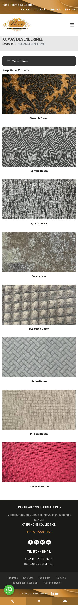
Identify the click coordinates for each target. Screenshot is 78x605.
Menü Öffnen (19, 61)
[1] (72, 24)
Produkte (61, 578)
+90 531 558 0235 (39, 532)
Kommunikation (52, 583)
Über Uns (28, 578)
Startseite (7, 44)
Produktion (44, 578)
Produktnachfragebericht (25, 583)
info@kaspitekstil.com (40, 564)
